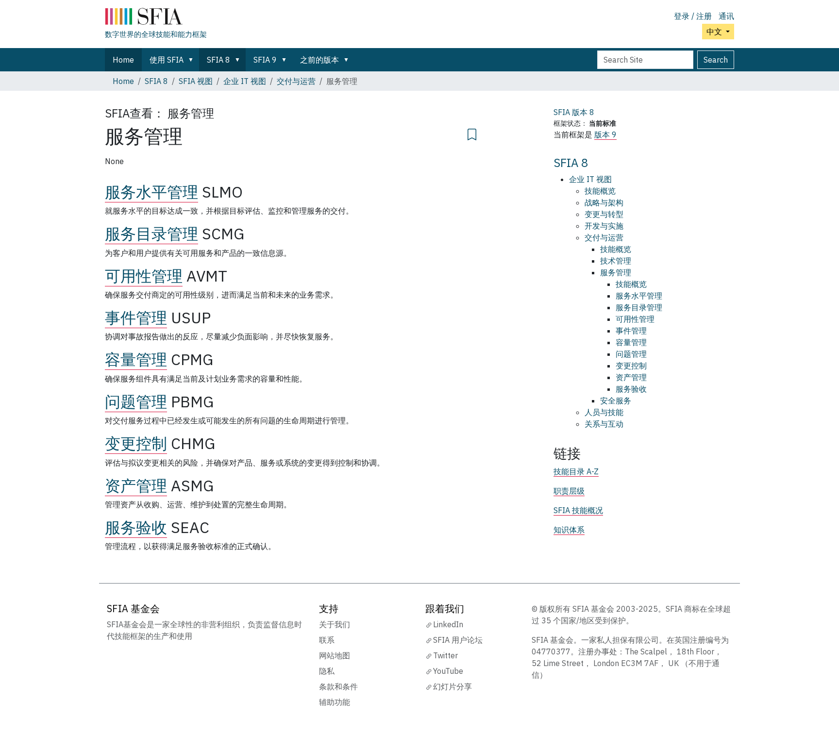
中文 (715, 31)
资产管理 (136, 485)
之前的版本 (319, 60)
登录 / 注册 (693, 16)
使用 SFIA (167, 60)
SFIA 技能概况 (578, 510)
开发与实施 (604, 226)
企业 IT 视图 (244, 81)
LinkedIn (448, 624)
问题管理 (136, 401)
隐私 (327, 671)
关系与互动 (604, 424)
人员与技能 (604, 412)
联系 (327, 640)
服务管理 (615, 272)
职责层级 (569, 491)
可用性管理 (144, 276)
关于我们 (334, 624)
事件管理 (136, 317)
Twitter (445, 655)
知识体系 (569, 530)
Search (716, 60)
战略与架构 (604, 202)
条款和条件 (338, 686)
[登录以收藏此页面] (472, 133)
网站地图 (334, 655)
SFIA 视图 (196, 81)
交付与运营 (296, 81)
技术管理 (615, 261)
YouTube (448, 671)
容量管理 (136, 359)
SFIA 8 (218, 60)
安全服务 (615, 400)
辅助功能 (334, 702)
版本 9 (605, 134)
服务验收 (136, 527)
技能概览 (600, 191)
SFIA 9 (265, 60)
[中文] (156, 18)
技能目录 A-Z (576, 471)
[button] (192, 59)
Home (123, 60)
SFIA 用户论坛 (458, 640)
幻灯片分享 (452, 686)
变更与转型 (604, 214)
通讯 (726, 16)
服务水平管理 (151, 192)
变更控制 (136, 443)
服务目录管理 (151, 233)
